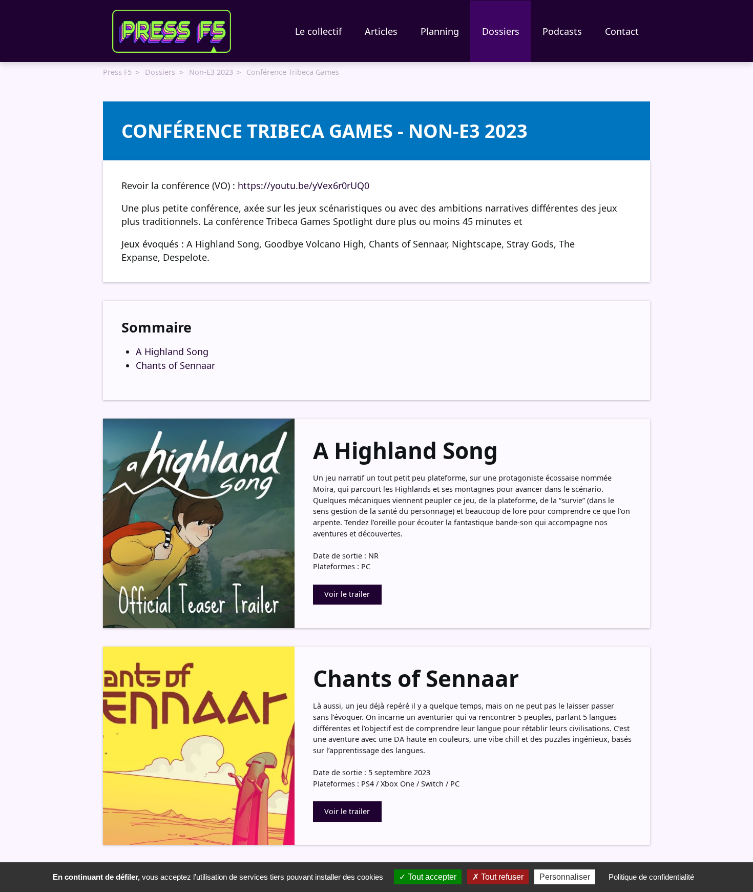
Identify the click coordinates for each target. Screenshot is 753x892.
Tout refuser (501, 877)
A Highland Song (172, 351)
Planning (440, 31)
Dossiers (500, 31)
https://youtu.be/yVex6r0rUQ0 (303, 185)
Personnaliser (564, 877)
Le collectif (318, 31)
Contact (622, 31)
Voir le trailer (347, 594)
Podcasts (562, 31)
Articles (381, 31)
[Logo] (171, 31)
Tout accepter (431, 877)
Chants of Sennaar (175, 365)
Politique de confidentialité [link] (651, 877)
